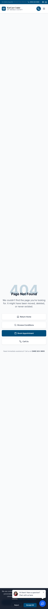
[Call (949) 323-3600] (38, 8)
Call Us (26, 341)
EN (46, 2)
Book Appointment (26, 333)
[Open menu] (44, 8)
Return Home (25, 317)
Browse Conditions (25, 325)
